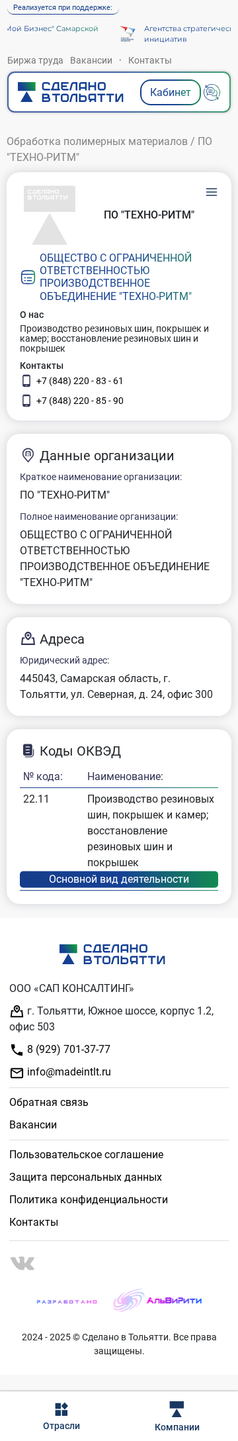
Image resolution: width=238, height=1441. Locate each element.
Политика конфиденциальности (88, 1199)
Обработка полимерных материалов (97, 141)
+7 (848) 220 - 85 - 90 (80, 400)
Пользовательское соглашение (86, 1154)
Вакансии (91, 60)
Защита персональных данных (85, 1177)
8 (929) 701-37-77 (67, 1049)
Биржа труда (35, 60)
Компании (177, 1427)
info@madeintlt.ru (67, 1072)
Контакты (150, 60)
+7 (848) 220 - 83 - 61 (80, 380)
